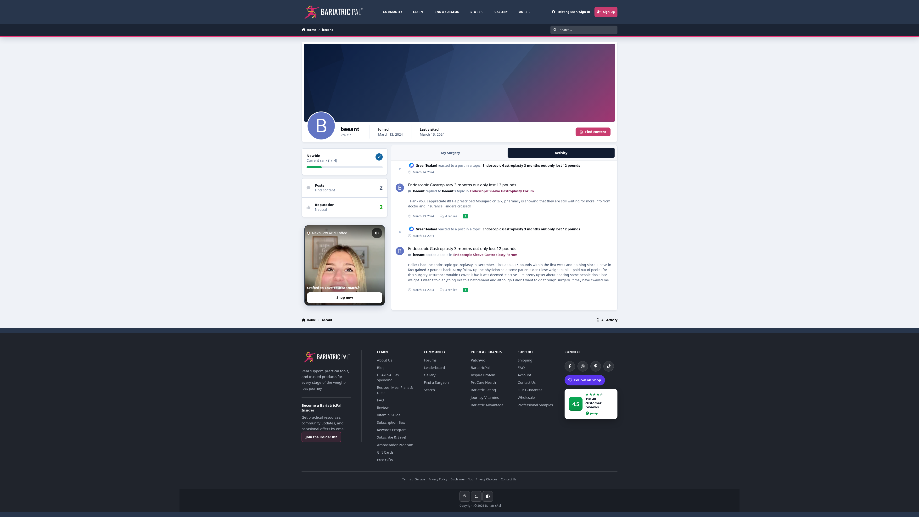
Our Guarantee (530, 389)
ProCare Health (483, 382)
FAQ (380, 400)
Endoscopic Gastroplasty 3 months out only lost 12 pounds (531, 165)
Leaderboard (434, 367)
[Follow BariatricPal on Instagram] (582, 366)
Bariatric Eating (483, 389)
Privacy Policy (437, 479)
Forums (430, 360)
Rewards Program (392, 429)
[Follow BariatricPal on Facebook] (570, 366)
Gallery (430, 374)
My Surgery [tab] (450, 152)
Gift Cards (385, 452)
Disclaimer (457, 479)
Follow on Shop (587, 380)
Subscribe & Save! (391, 437)
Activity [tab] (561, 152)
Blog (381, 367)
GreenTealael (426, 165)
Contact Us (527, 382)
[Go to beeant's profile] (400, 187)
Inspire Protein (483, 374)
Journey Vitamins (485, 397)
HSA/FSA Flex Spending (388, 377)
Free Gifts (385, 459)
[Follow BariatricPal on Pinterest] (595, 366)
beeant (419, 191)
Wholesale (526, 397)
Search (429, 389)
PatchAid (478, 360)
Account (524, 374)
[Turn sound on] (377, 233)
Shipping (525, 360)
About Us (384, 360)
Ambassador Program (395, 444)
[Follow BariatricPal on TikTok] (608, 366)
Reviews (383, 407)
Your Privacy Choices (482, 479)
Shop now (344, 297)
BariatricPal (480, 367)
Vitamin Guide (388, 414)
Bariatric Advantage (487, 404)
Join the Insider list (321, 437)
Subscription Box (391, 422)
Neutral (321, 209)
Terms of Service (413, 479)
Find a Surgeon (436, 382)
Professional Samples (535, 404)
